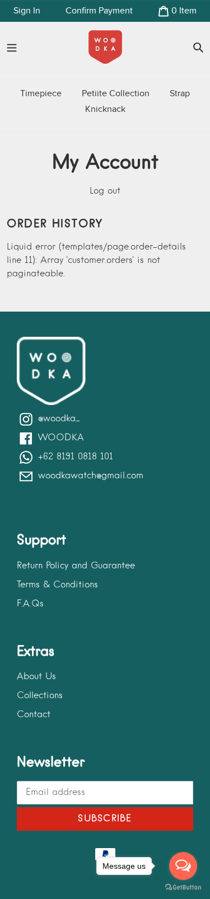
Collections (40, 695)
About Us (36, 676)
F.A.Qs (30, 604)
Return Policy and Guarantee (76, 566)
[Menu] (12, 47)
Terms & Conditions (57, 585)
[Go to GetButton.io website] (183, 887)
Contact (33, 714)
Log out (105, 191)
